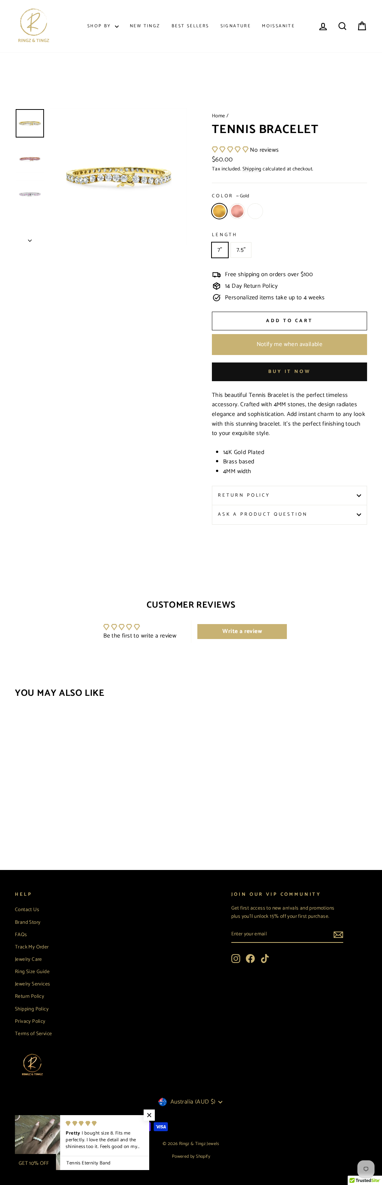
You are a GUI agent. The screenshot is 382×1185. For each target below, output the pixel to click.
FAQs (21, 935)
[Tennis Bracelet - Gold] (20, 825)
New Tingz (145, 26)
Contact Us (27, 909)
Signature (235, 26)
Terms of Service (33, 1034)
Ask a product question (262, 514)
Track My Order (32, 947)
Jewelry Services (32, 984)
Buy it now (289, 372)
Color (230, 196)
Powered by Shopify (191, 1156)
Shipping (252, 169)
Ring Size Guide (32, 972)
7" (219, 250)
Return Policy (244, 495)
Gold (219, 211)
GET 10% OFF (34, 1163)
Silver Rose (255, 211)
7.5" (241, 250)
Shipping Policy (31, 1009)
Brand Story (27, 922)
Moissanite (278, 26)
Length (224, 235)
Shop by (100, 26)
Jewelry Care (28, 959)
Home (218, 116)
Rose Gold (237, 211)
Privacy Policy (30, 1021)
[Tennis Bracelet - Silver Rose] (40, 825)
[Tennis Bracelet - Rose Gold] (30, 825)
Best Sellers (190, 26)
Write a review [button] (242, 631)
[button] (231, 150)
